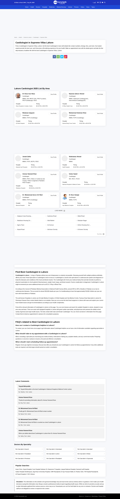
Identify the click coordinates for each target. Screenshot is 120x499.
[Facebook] (54, 56)
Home (26, 7)
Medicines (52, 7)
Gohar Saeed (73, 174)
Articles (70, 7)
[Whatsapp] (58, 56)
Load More (59, 210)
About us (81, 496)
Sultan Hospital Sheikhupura (24, 471)
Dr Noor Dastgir (74, 195)
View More (99, 234)
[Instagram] (100, 2)
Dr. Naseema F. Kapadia (53, 469)
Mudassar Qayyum (28, 113)
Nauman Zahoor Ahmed (76, 94)
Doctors (38, 7)
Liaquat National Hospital (68, 469)
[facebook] (98, 2)
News (87, 7)
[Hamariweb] (60, 2)
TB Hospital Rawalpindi (91, 471)
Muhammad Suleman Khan (77, 113)
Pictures (76, 7)
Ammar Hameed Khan (29, 174)
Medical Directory (61, 7)
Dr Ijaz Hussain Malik (67, 471)
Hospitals (44, 7)
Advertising (94, 496)
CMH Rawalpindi (55, 471)
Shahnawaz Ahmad (75, 156)
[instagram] (65, 56)
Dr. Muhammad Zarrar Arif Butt (32, 195)
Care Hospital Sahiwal (38, 469)
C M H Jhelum (30, 474)
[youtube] (102, 2)
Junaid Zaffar (26, 156)
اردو (95, 2)
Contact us (87, 496)
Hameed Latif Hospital (82, 469)
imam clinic (19, 469)
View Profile (53, 94)
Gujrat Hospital (27, 469)
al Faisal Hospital (21, 474)
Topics (93, 7)
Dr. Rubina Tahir (79, 471)
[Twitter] (62, 56)
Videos (82, 7)
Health (32, 7)
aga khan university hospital (41, 471)
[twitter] (105, 2)
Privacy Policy (102, 496)
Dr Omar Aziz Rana (28, 94)
